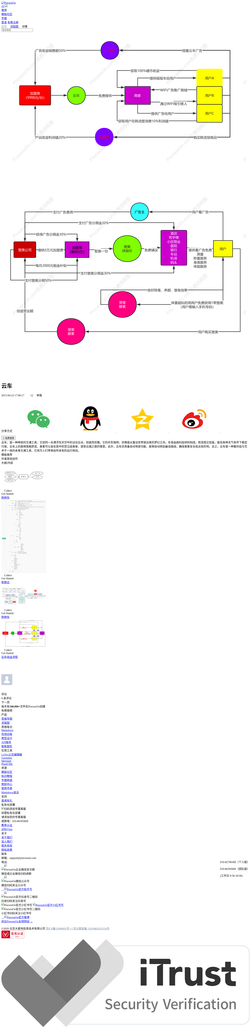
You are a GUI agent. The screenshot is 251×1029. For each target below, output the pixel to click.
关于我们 (6, 837)
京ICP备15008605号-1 (58, 928)
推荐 (4, 10)
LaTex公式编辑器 (11, 754)
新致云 (5, 582)
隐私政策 (6, 849)
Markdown (7, 730)
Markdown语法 (10, 792)
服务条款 (6, 845)
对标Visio (6, 829)
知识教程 (6, 776)
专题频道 (6, 780)
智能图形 (6, 746)
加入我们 (6, 841)
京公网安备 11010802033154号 (91, 928)
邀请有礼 (6, 800)
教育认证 (6, 825)
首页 (4, 26)
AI (2, 6)
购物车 (5, 497)
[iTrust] (125, 1026)
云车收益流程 (9, 657)
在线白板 (6, 734)
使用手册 (6, 788)
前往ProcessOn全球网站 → (17, 921)
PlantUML (7, 764)
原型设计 (6, 738)
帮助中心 (6, 784)
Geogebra (6, 757)
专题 (4, 18)
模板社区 (6, 14)
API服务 (6, 742)
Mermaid (6, 760)
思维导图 (6, 718)
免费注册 (13, 22)
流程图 (14, 26)
